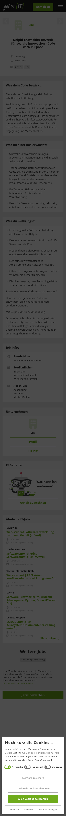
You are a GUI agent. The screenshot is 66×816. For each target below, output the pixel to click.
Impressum (29, 809)
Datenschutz (14, 809)
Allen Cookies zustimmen (33, 799)
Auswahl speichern (33, 778)
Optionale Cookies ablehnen (33, 788)
